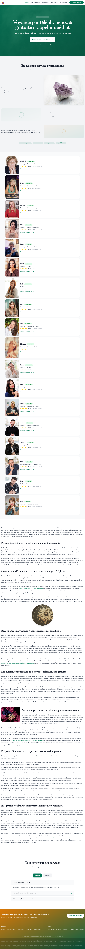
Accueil (27, 2)
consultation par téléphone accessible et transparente (17, 663)
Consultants (54, 2)
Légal (59, 929)
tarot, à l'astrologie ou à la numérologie (31, 588)
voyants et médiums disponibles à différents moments (27, 740)
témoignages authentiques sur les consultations (57, 838)
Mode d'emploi (45, 2)
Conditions (65, 929)
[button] (42, 165)
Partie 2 (47, 875)
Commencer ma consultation (41, 39)
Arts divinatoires (35, 2)
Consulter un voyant (76, 2)
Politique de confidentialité (77, 929)
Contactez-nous (52, 929)
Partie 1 (37, 875)
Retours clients (63, 2)
